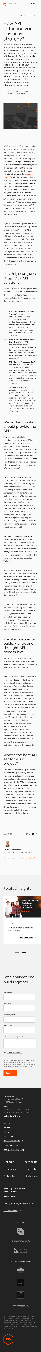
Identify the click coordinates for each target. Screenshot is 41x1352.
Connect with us (9, 1196)
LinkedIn (8, 1161)
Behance (32, 1176)
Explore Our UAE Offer (12, 1116)
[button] (34, 4)
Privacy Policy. (29, 1066)
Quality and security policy (13, 1150)
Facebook (9, 1169)
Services (6, 1128)
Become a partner (10, 1211)
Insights (6, 1136)
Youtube (32, 1169)
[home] (9, 4)
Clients (6, 1132)
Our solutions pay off (11, 1141)
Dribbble (9, 1176)
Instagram (31, 1161)
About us (6, 1123)
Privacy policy (8, 1145)
